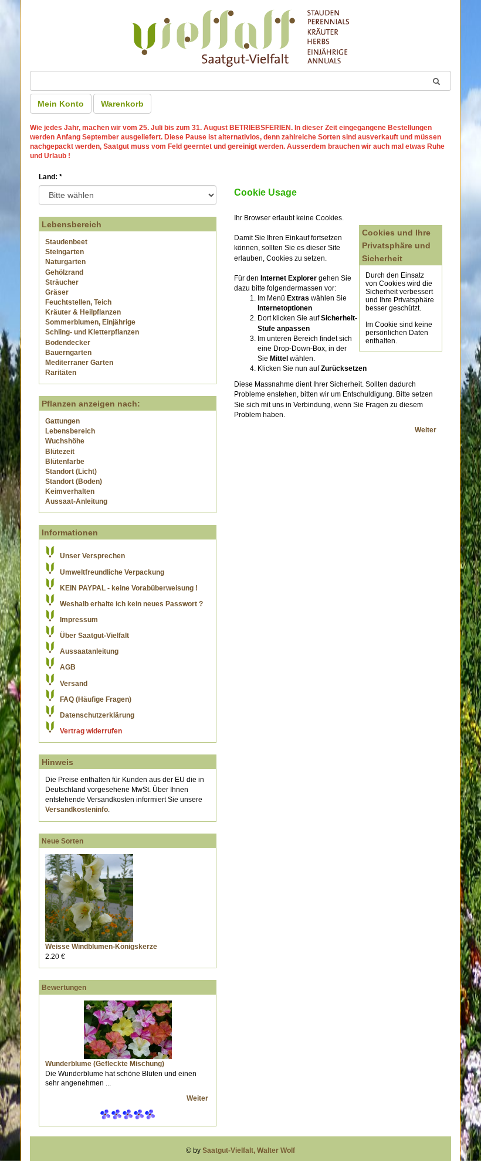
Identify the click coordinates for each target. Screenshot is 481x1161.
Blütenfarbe (64, 461)
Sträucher (62, 282)
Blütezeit (59, 452)
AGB (68, 667)
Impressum (79, 620)
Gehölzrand (64, 272)
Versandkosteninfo (76, 809)
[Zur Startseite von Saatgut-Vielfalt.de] (240, 36)
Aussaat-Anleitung (76, 501)
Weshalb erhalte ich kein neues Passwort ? (131, 604)
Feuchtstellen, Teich (78, 302)
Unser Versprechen (92, 556)
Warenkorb (122, 103)
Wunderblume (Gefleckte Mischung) (104, 1064)
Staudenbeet (66, 242)
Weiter (198, 1098)
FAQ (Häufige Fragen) (95, 699)
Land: (50, 177)
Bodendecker (67, 343)
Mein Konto (61, 103)
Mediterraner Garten (79, 362)
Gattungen (62, 421)
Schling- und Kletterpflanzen (92, 332)
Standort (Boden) (73, 481)
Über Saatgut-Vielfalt (94, 635)
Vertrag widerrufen (91, 731)
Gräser (57, 292)
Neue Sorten (62, 841)
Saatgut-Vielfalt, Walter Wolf (248, 1150)
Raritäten (60, 372)
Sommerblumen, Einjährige (90, 322)
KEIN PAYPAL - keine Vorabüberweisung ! (129, 588)
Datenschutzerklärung (97, 715)
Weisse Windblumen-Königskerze (101, 947)
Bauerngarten (68, 353)
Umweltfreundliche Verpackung (112, 572)
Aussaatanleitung (89, 651)
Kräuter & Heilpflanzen (83, 312)
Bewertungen (64, 988)
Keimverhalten (69, 491)
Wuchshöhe (64, 441)
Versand (73, 683)
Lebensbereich (70, 431)
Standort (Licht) (71, 471)
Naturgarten (65, 262)
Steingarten (64, 252)
